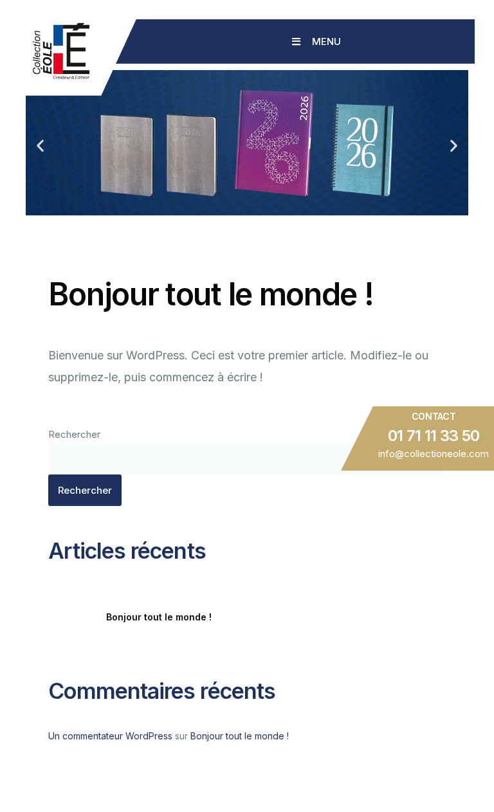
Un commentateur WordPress (110, 735)
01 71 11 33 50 (434, 436)
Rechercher (74, 434)
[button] (40, 146)
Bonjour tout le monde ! (159, 616)
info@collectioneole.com (433, 453)
